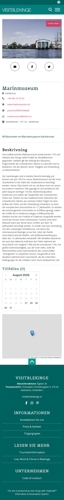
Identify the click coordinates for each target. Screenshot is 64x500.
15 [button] (36, 293)
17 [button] (11, 298)
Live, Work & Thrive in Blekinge (32, 459)
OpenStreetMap (46, 357)
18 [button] (16, 298)
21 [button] (31, 298)
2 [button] (5, 289)
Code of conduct (32, 478)
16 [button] (5, 298)
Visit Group (35, 490)
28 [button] (31, 303)
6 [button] (26, 289)
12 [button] (21, 293)
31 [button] (11, 307)
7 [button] (31, 289)
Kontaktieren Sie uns (32, 419)
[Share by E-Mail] (14, 66)
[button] (36, 275)
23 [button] (5, 303)
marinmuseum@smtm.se (19, 116)
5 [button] (21, 289)
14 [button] (31, 293)
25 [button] (16, 303)
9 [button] (5, 293)
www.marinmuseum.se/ (18, 104)
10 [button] (11, 293)
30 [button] (5, 307)
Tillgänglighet (32, 433)
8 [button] (36, 289)
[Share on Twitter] (49, 66)
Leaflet (35, 357)
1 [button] (36, 284)
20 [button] (26, 298)
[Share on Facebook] (32, 66)
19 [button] (21, 298)
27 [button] (26, 303)
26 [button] (21, 303)
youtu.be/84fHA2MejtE (18, 110)
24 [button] (10, 303)
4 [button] (16, 289)
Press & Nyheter (32, 426)
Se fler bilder (53, 23)
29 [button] (36, 303)
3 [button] (10, 289)
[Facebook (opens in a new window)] (26, 403)
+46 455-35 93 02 (15, 98)
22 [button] (36, 298)
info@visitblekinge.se (32, 396)
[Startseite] (16, 9)
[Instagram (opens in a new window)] (32, 403)
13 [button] (26, 293)
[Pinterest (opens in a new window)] (37, 403)
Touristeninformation (32, 452)
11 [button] (16, 293)
